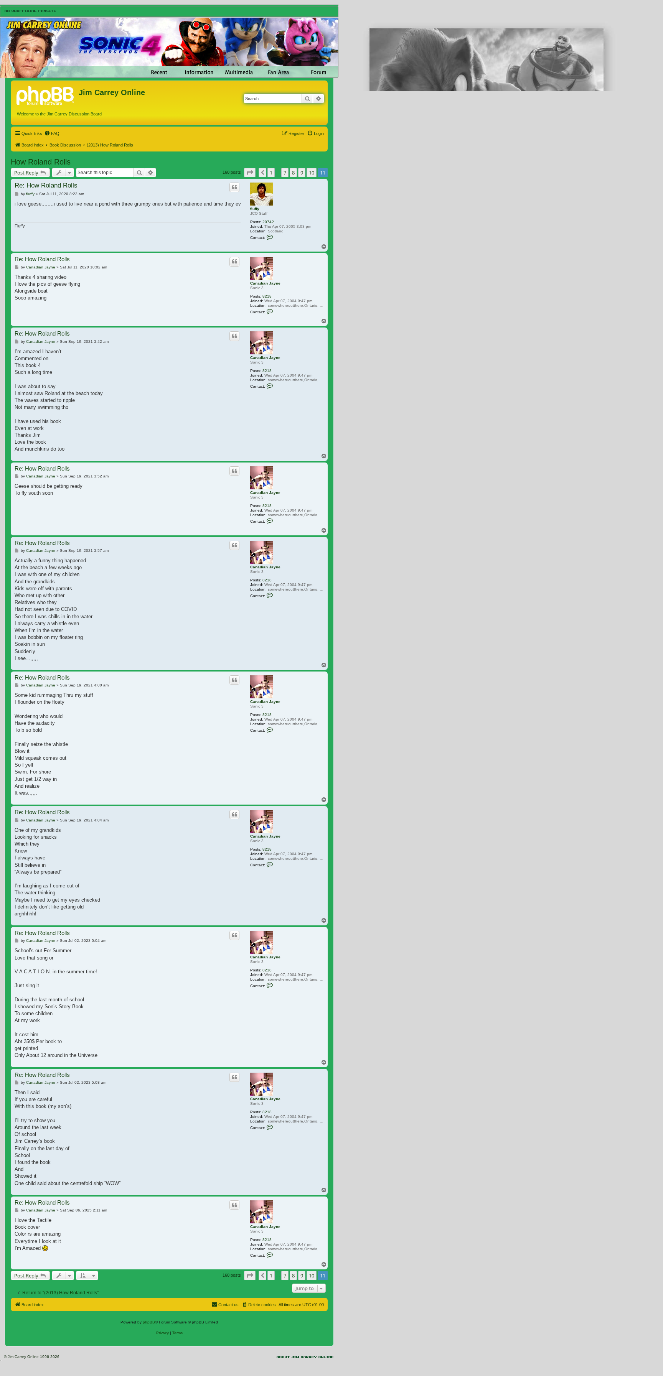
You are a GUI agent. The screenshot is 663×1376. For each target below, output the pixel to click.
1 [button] (271, 172)
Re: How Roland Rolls (46, 185)
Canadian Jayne (265, 283)
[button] (250, 172)
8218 (267, 296)
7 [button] (285, 172)
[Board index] (46, 94)
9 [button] (301, 172)
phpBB (149, 1322)
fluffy (254, 209)
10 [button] (311, 172)
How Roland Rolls (41, 162)
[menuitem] (51, 133)
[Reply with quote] (234, 187)
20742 (268, 222)
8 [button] (293, 172)
